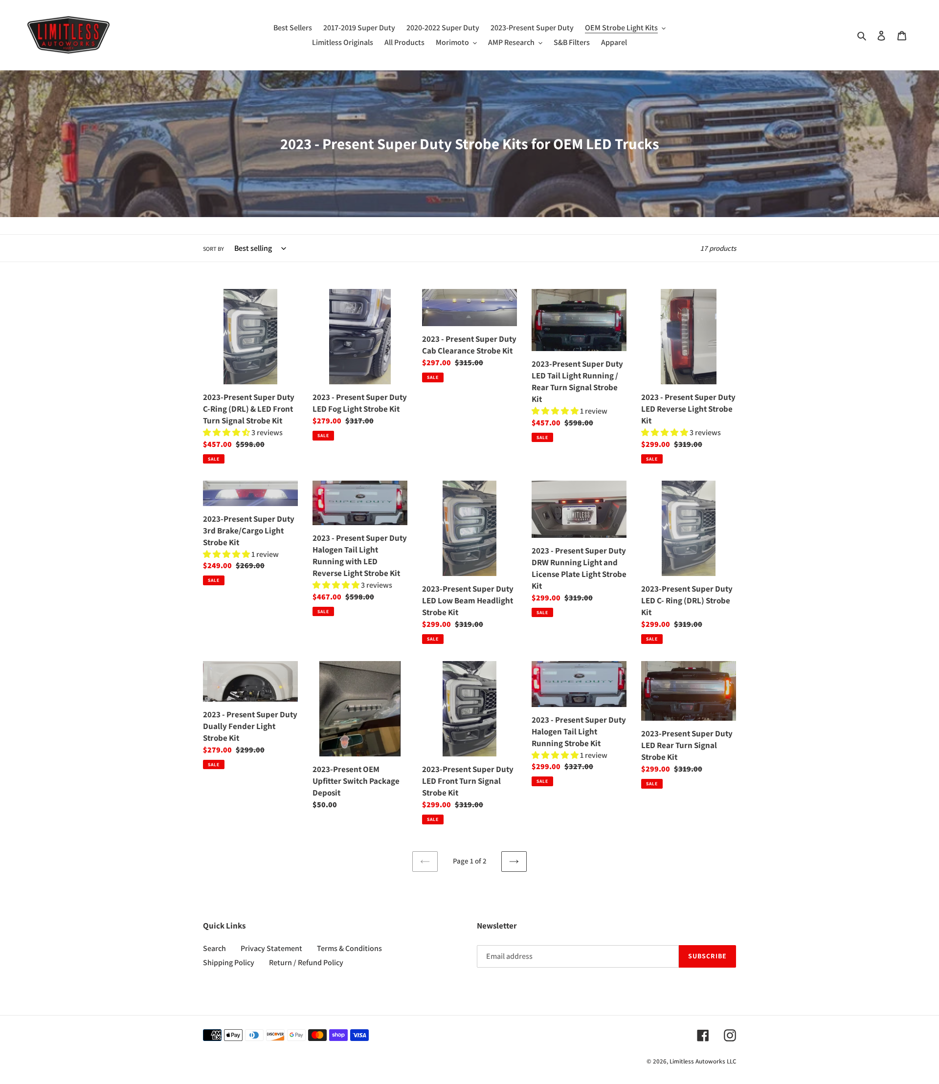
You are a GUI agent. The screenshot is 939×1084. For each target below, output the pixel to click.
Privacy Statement (271, 948)
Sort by (213, 248)
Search (214, 948)
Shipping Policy (228, 962)
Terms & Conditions (349, 948)
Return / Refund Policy (306, 962)
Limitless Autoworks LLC (703, 1061)
